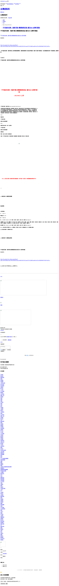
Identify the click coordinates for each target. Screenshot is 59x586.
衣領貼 (1, 374)
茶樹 (1, 530)
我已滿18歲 (3, 583)
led (1, 490)
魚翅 (1, 413)
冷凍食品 (2, 411)
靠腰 (1, 461)
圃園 (1, 534)
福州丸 (1, 410)
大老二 (1, 511)
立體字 (1, 484)
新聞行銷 (2, 526)
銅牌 (1, 485)
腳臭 (1, 378)
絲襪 (1, 506)
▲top (1, 341)
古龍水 (1, 533)
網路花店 (2, 477)
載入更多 (2, 344)
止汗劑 (1, 389)
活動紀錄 (9, 339)
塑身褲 (1, 537)
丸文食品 (2, 394)
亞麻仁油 (2, 441)
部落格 (4, 21)
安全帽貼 (2, 385)
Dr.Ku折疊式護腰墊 (4, 458)
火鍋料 (1, 409)
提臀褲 (1, 539)
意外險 (1, 448)
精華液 (1, 529)
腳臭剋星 (2, 377)
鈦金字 (1, 493)
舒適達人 (2, 522)
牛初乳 (1, 444)
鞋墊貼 (1, 392)
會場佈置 (2, 480)
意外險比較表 (3, 450)
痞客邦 (8, 336)
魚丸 (1, 406)
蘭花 (1, 457)
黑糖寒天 (2, 468)
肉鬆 (1, 399)
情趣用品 (2, 517)
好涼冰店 (2, 384)
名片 (4, 22)
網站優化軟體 (3, 470)
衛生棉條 (2, 521)
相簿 (4, 20)
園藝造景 (2, 452)
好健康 (1, 439)
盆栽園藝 (2, 454)
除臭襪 (1, 380)
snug (1, 276)
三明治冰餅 (2, 383)
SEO (1, 474)
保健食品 (2, 440)
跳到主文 (2, 12)
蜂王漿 (1, 443)
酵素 (1, 447)
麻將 (1, 510)
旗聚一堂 (2, 395)
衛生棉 (1, 519)
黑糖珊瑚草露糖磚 (4, 469)
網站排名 (2, 473)
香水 (1, 531)
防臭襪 (1, 381)
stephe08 (2, 330)
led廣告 (1, 492)
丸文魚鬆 (2, 507)
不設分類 (10, 17)
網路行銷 (2, 523)
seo (1, 525)
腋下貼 (1, 388)
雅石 (1, 455)
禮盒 (1, 400)
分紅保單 (2, 451)
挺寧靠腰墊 (2, 459)
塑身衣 (1, 297)
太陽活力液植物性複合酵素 (6, 466)
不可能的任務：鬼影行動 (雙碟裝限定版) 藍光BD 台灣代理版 (21, 27)
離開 (6, 583)
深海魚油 (2, 446)
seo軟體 (2, 472)
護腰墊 (1, 464)
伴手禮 (1, 402)
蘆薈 (1, 527)
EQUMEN (2, 538)
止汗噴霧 (2, 391)
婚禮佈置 (2, 478)
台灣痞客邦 (5, 9)
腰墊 (1, 462)
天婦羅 (1, 407)
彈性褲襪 (2, 504)
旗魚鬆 (1, 396)
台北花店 (2, 481)
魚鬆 (1, 305)
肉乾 (1, 405)
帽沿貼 (1, 376)
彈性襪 (1, 501)
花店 (1, 476)
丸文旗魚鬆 (2, 508)
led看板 (1, 495)
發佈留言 (2, 351)
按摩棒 (1, 518)
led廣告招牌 (2, 488)
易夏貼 (1, 387)
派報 (1, 482)
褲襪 (1, 503)
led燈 (1, 489)
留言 (11, 336)
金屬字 (1, 487)
